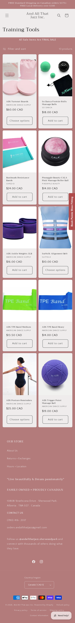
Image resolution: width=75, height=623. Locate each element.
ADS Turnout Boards (17, 101)
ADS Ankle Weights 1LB (19, 254)
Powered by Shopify (43, 605)
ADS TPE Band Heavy (53, 327)
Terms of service (38, 610)
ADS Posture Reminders (19, 400)
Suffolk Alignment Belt (55, 254)
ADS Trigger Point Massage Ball (51, 401)
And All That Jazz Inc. (24, 605)
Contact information (39, 615)
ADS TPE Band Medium (18, 327)
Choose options (20, 120)
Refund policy (63, 605)
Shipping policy (57, 610)
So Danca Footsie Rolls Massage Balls (54, 103)
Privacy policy (21, 610)
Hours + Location (17, 466)
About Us (12, 450)
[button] (7, 15)
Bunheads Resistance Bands (17, 179)
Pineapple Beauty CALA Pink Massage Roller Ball (55, 179)
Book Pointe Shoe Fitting (71, 211)
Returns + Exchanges (18, 458)
